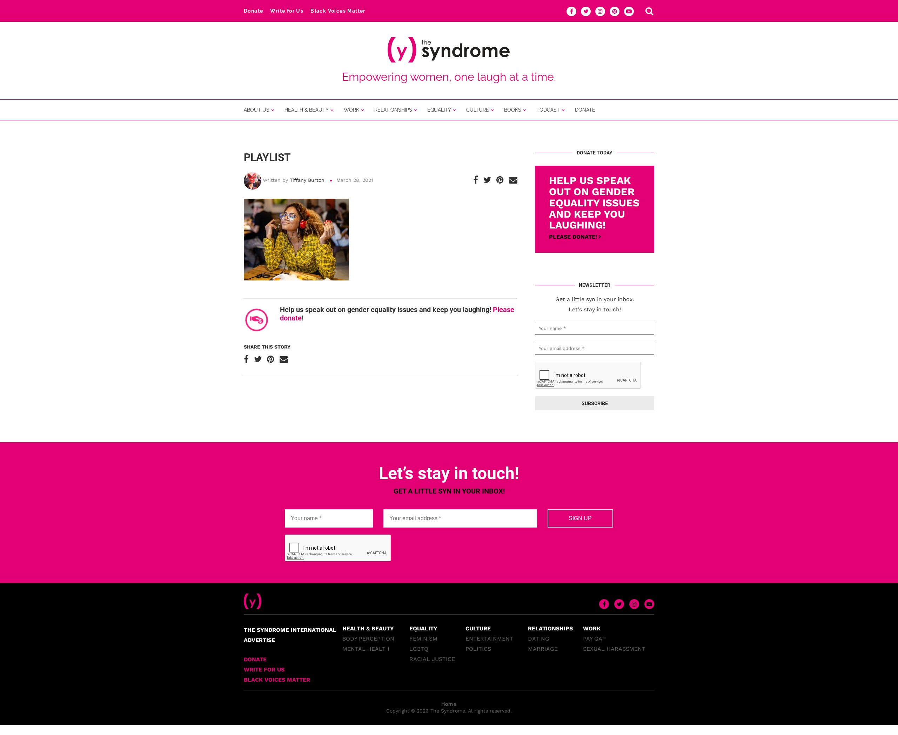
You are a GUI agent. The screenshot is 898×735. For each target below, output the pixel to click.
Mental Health (365, 648)
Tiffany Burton (307, 180)
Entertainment (489, 638)
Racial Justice (432, 659)
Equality (439, 110)
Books (512, 110)
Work (351, 110)
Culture (477, 110)
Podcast (548, 110)
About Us (256, 110)
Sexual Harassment (614, 648)
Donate (253, 11)
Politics (478, 648)
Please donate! (574, 236)
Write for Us (286, 11)
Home (449, 704)
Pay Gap (594, 638)
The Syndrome (447, 711)
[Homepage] (252, 597)
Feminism (423, 638)
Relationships (393, 110)
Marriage (543, 648)
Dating (538, 638)
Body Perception (368, 638)
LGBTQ (418, 648)
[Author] (252, 175)
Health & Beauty (306, 110)
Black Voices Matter (338, 11)
